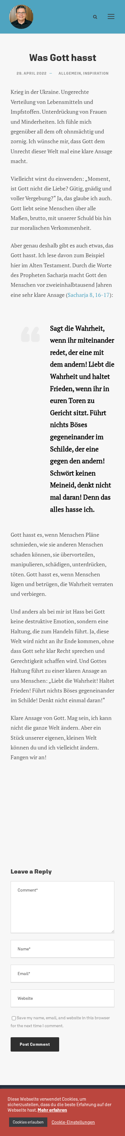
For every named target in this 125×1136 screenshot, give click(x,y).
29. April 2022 (32, 73)
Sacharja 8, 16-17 (89, 294)
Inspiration (96, 73)
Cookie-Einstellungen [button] (73, 1122)
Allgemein (70, 73)
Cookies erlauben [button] (28, 1122)
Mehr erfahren (52, 1110)
